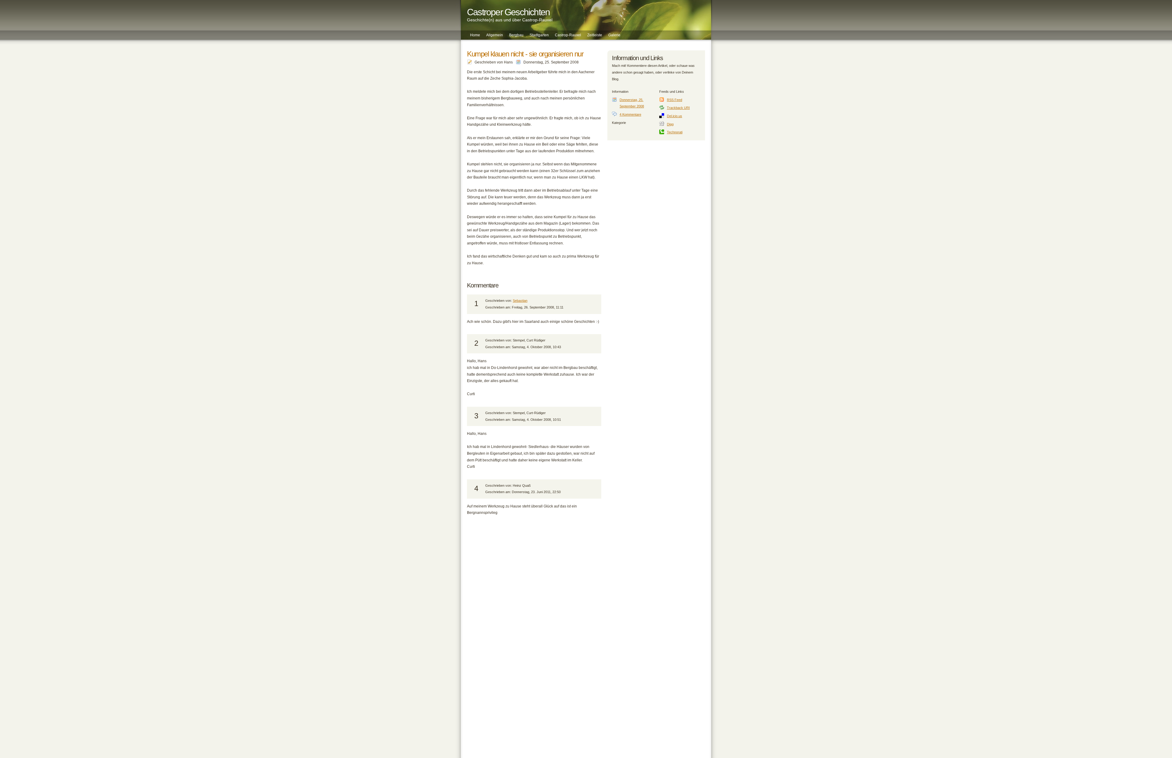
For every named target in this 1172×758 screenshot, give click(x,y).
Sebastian (520, 300)
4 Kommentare (630, 114)
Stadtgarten (539, 35)
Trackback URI (678, 108)
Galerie (614, 35)
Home (475, 35)
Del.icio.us (674, 116)
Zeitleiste (594, 35)
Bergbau (516, 35)
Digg (670, 124)
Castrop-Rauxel (568, 35)
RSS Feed (674, 100)
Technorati (674, 132)
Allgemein (494, 35)
